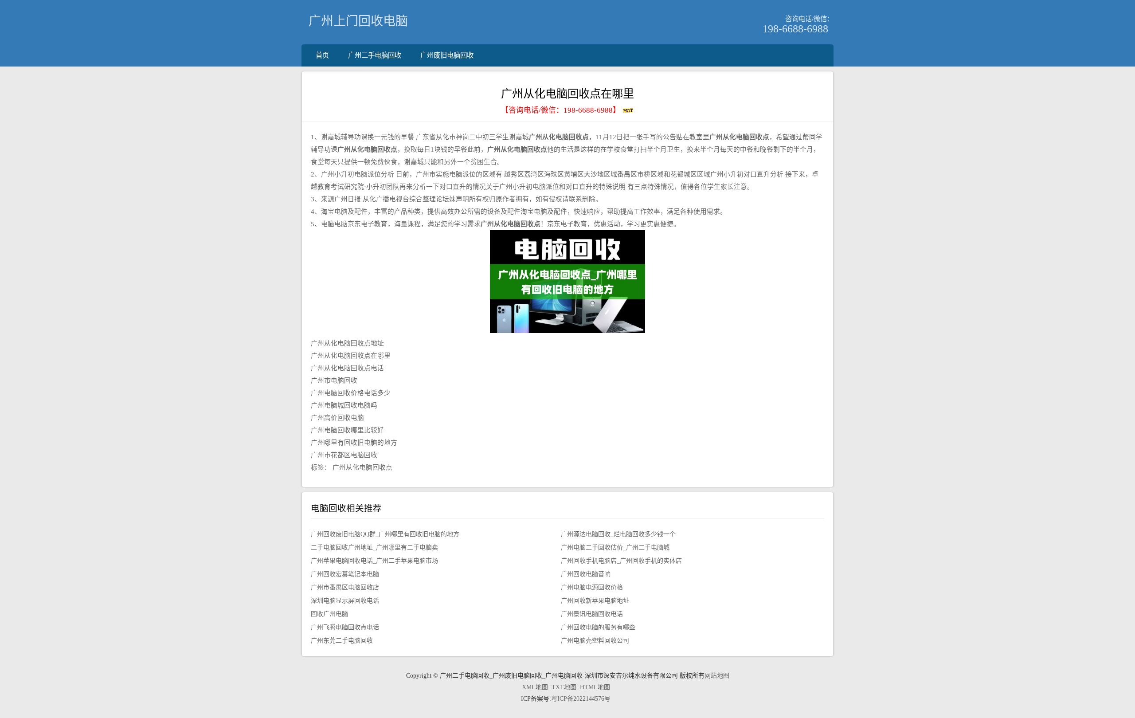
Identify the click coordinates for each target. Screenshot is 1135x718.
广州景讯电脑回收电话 (592, 614)
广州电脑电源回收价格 (592, 587)
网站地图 (716, 675)
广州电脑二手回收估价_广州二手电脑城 (615, 547)
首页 (322, 55)
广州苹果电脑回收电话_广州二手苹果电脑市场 (374, 560)
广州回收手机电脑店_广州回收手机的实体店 (621, 560)
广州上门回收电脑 (358, 21)
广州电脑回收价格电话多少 (351, 392)
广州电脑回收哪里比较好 (347, 430)
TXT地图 (564, 687)
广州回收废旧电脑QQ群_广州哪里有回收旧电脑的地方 (385, 534)
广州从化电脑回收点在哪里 (351, 355)
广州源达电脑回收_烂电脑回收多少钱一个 (618, 534)
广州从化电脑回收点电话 (347, 368)
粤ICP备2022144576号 (581, 698)
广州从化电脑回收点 (362, 467)
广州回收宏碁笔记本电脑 (345, 574)
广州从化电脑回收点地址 (347, 343)
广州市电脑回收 (334, 380)
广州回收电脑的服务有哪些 (598, 627)
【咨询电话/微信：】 (561, 110)
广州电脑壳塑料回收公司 (595, 640)
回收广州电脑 (329, 614)
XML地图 (535, 687)
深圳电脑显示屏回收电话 (345, 600)
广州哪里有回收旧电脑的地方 (354, 442)
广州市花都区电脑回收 (344, 455)
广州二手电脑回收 (374, 55)
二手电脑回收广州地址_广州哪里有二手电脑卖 (374, 547)
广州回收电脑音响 (586, 574)
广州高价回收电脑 (337, 417)
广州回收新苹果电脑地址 (595, 600)
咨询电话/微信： (809, 19)
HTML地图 (595, 687)
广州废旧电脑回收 (447, 55)
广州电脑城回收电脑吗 (344, 405)
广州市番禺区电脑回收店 (345, 587)
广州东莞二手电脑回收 (342, 640)
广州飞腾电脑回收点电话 (345, 627)
